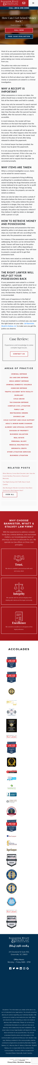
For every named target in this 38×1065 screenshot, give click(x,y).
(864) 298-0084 (19, 946)
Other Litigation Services (19, 452)
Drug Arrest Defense (19, 381)
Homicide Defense (19, 388)
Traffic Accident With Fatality (19, 392)
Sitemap (27, 1062)
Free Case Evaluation (19, 36)
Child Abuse (19, 399)
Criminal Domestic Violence (19, 385)
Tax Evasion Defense (19, 402)
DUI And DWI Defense (19, 377)
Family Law (19, 409)
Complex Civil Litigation (19, 406)
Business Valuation (19, 434)
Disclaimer (20, 1062)
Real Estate (19, 438)
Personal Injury (19, 441)
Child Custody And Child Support (19, 420)
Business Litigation (19, 455)
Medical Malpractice (19, 445)
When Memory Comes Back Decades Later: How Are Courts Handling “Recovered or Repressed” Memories (19, 476)
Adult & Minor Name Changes (19, 423)
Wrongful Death (19, 448)
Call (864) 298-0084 (19, 8)
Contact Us (19, 354)
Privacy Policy (12, 1062)
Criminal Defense (19, 374)
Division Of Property (19, 431)
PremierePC (22, 1060)
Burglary (19, 395)
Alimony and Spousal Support (19, 427)
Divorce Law (19, 416)
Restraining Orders (19, 413)
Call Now (19, 30)
